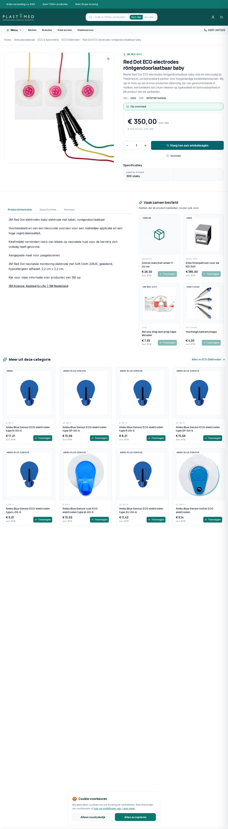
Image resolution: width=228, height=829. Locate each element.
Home (7, 39)
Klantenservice (85, 30)
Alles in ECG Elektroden (206, 359)
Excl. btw (136, 17)
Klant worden (65, 30)
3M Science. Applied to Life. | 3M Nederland (38, 286)
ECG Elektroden (71, 39)
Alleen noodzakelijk (93, 817)
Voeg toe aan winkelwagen (189, 145)
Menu (14, 30)
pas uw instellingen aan (107, 808)
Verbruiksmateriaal (24, 39)
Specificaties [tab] (48, 209)
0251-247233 (216, 30)
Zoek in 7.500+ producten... (111, 17)
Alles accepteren (135, 817)
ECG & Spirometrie (48, 39)
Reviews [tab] (69, 209)
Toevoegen (169, 274)
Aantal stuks (135, 172)
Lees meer (129, 808)
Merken (32, 30)
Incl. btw (148, 17)
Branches (47, 30)
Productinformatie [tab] (20, 209)
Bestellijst (175, 155)
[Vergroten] (108, 58)
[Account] (213, 17)
